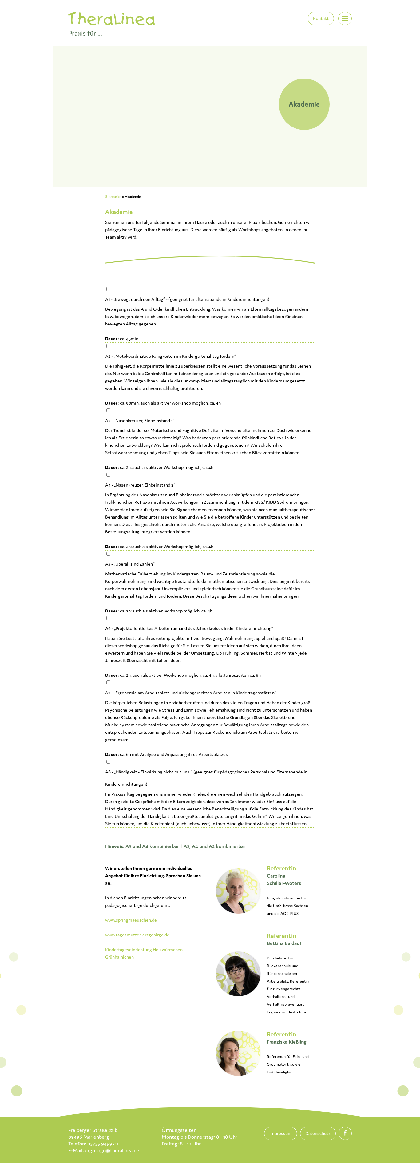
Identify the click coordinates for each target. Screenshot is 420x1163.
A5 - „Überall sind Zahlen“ (130, 564)
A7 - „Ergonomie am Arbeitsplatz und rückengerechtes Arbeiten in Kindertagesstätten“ (190, 693)
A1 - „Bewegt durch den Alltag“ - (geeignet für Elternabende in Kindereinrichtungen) (187, 299)
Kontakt (321, 18)
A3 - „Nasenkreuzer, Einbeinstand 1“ (140, 420)
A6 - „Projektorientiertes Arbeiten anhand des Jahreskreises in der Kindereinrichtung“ (189, 628)
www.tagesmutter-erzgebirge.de (137, 935)
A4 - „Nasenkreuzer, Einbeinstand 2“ (140, 485)
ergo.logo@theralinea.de (112, 1150)
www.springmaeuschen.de (131, 920)
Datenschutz (318, 1133)
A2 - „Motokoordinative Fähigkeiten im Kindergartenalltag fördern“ (170, 356)
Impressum (280, 1133)
